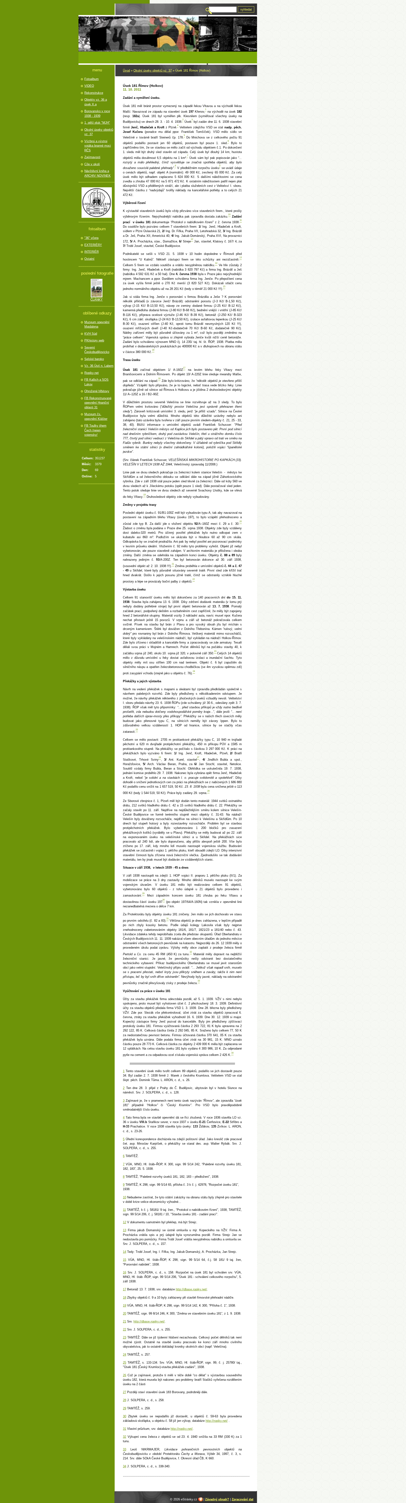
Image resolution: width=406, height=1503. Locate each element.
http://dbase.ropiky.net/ (191, 1289)
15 (124, 1259)
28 (124, 1400)
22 (124, 1329)
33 (124, 1449)
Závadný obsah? (217, 1499)
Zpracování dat (242, 1499)
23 (124, 1337)
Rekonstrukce (93, 93)
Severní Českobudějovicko (96, 350)
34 (124, 1466)
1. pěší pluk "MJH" (97, 122)
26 (124, 1375)
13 (124, 1230)
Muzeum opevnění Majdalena (96, 324)
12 (124, 1222)
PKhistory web (94, 340)
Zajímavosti (92, 157)
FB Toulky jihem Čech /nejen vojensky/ (95, 430)
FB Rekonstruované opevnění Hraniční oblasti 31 (97, 402)
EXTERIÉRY (93, 245)
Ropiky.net (91, 373)
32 (124, 1436)
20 (124, 1313)
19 (124, 1305)
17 (124, 1289)
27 (124, 1392)
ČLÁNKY (96, 299)
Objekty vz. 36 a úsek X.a (95, 102)
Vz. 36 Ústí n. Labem (98, 366)
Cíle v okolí (92, 164)
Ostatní (89, 259)
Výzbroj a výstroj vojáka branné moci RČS (97, 145)
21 (124, 1321)
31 (124, 1428)
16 (124, 1272)
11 (124, 1210)
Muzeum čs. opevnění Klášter (95, 416)
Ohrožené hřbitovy (96, 391)
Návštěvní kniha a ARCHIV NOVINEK (97, 173)
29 (124, 1408)
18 (124, 1297)
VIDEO (89, 86)
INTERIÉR (91, 251)
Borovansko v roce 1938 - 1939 (97, 113)
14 (124, 1252)
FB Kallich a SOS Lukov (96, 382)
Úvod (126, 70)
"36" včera (91, 238)
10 (124, 1197)
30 (124, 1416)
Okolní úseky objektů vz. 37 (152, 70)
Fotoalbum (91, 79)
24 (124, 1354)
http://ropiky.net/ (217, 1420)
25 (124, 1362)
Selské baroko (94, 359)
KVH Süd (90, 333)
